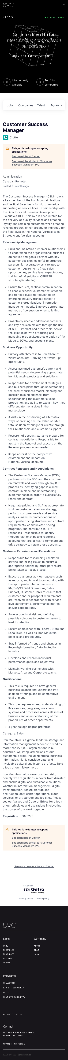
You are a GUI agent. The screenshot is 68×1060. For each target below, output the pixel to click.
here (34, 767)
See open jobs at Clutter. (26, 156)
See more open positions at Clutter (34, 866)
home (5, 946)
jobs (10, 105)
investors (19, 1044)
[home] (8, 4)
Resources (8, 954)
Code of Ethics (39, 801)
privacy (7, 1014)
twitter (7, 1044)
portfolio (8, 950)
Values (18, 801)
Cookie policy (42, 898)
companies (25, 105)
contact (7, 963)
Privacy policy (26, 898)
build (6, 992)
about (37, 946)
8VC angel (8, 958)
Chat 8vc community (14, 997)
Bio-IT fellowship (13, 988)
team (36, 950)
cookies (18, 1014)
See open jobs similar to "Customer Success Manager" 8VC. (32, 163)
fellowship (9, 983)
